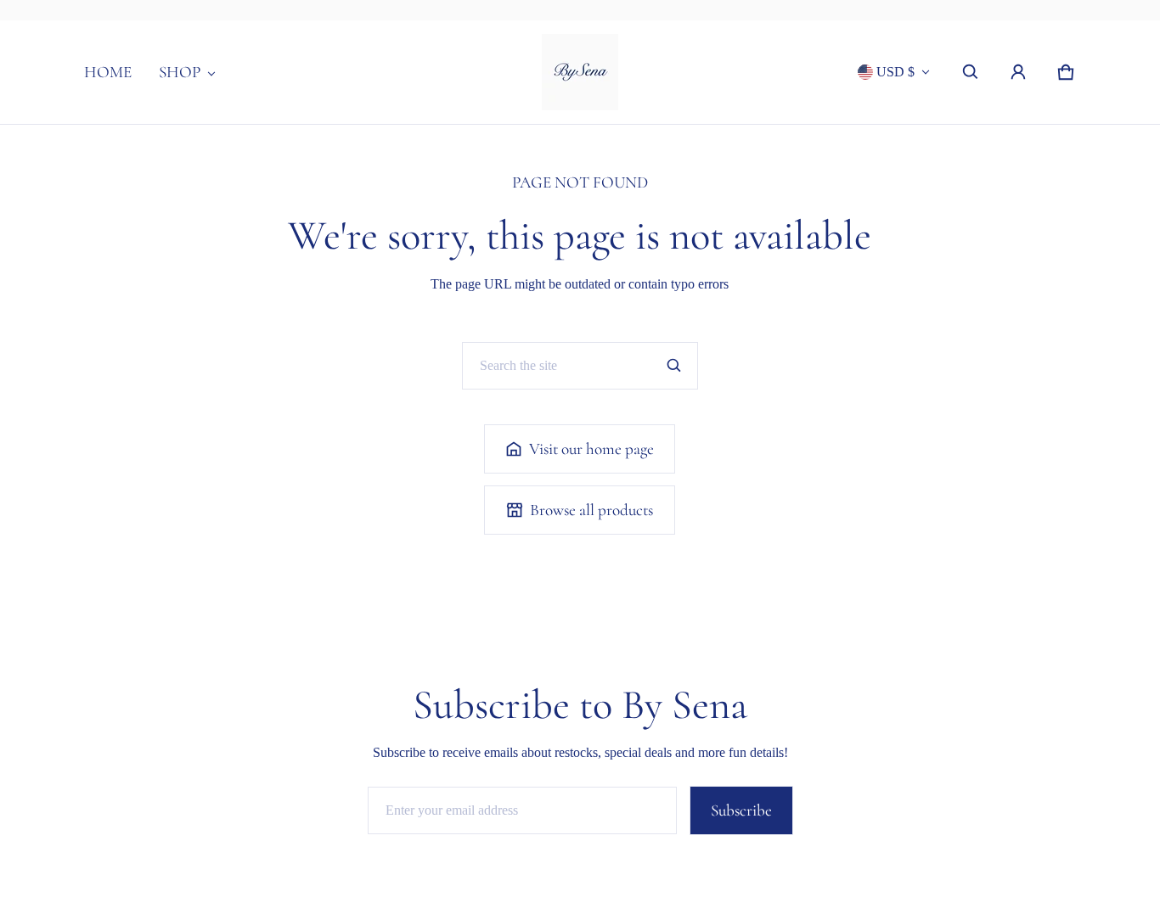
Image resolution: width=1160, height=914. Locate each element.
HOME (108, 72)
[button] (970, 72)
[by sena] (580, 72)
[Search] (674, 366)
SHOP (179, 72)
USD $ (895, 71)
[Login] (1018, 72)
